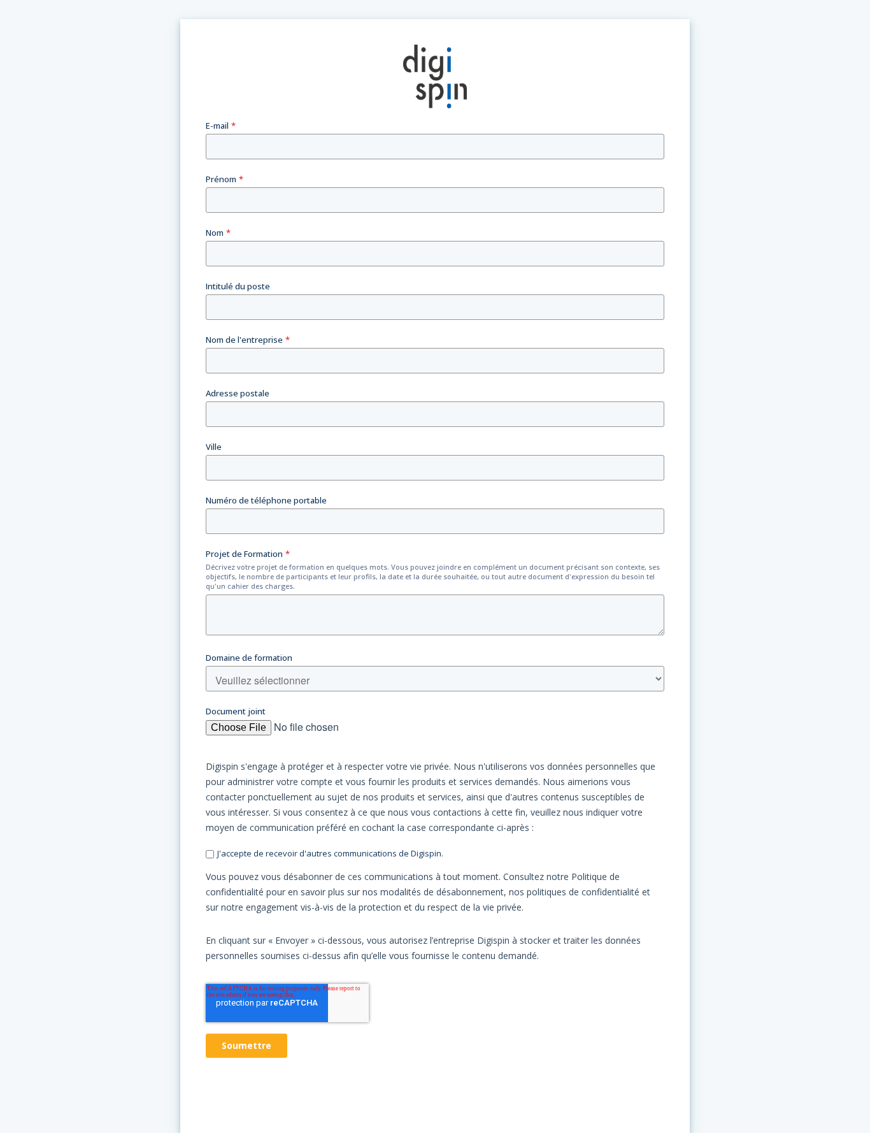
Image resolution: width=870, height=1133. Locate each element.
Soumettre (246, 1045)
